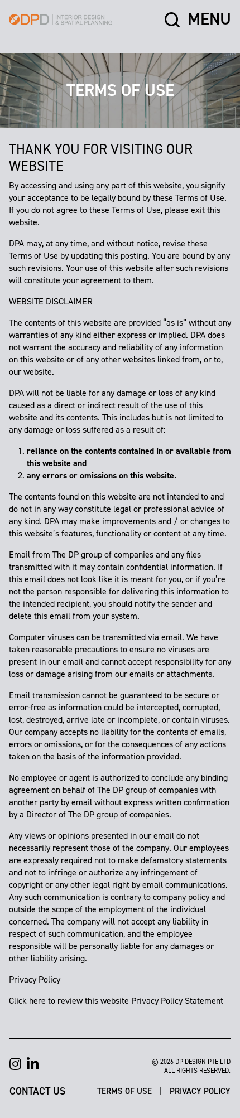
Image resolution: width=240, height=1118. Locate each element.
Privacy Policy (200, 1090)
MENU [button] (209, 19)
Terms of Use (125, 1090)
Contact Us (37, 1090)
